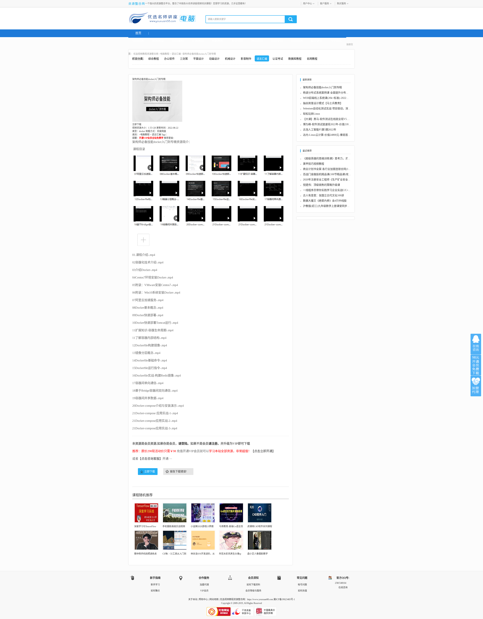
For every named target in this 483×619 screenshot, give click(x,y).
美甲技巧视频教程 (313, 163)
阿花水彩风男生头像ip (230, 553)
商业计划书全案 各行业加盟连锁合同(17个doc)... (331, 169)
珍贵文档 (277, 40)
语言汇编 (176, 54)
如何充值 (302, 590)
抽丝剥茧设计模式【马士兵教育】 (323, 103)
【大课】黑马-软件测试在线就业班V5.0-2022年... (331, 119)
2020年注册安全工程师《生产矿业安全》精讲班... (332, 179)
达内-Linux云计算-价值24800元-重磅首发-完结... (331, 134)
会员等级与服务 (253, 590)
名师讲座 (138, 40)
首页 (138, 33)
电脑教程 (218, 40)
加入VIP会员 (476, 365)
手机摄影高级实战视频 (173, 526)
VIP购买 (336, 40)
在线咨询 (476, 344)
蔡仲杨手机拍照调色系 (145, 553)
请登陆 (182, 443)
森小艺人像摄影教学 (257, 553)
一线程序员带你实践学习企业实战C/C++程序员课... (333, 190)
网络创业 (158, 40)
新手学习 (155, 584)
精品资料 (257, 40)
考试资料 (237, 40)
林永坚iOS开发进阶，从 (203, 553)
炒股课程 (178, 40)
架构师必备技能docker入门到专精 (322, 87)
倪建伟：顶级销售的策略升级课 (321, 184)
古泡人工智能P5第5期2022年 (319, 129)
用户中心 (307, 3)
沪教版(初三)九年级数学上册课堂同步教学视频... (331, 206)
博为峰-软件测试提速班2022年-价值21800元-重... (331, 124)
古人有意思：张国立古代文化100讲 (323, 195)
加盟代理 (204, 584)
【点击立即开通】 (263, 451)
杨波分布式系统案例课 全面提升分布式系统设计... (332, 92)
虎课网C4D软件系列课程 (259, 526)
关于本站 (192, 599)
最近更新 (317, 40)
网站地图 (213, 599)
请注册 (213, 443)
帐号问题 (302, 584)
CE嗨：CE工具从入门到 (174, 553)
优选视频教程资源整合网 (145, 54)
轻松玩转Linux (311, 113)
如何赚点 (155, 590)
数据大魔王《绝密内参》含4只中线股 (325, 200)
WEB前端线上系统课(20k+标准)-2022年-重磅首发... (333, 98)
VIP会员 (204, 590)
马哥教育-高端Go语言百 (231, 526)
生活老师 (198, 40)
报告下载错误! (178, 471)
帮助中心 (203, 599)
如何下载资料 (253, 584)
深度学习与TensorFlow (145, 526)
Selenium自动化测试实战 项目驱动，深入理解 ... (331, 108)
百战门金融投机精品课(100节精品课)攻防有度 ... (331, 174)
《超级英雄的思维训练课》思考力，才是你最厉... (332, 158)
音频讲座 (297, 40)
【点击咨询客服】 (150, 458)
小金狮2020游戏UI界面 (202, 526)
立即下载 (149, 471)
